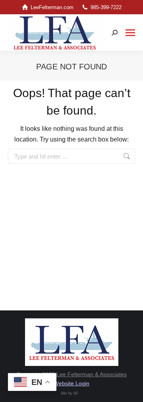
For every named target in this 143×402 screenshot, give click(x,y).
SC (76, 393)
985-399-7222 (106, 7)
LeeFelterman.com (52, 7)
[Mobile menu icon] (130, 32)
